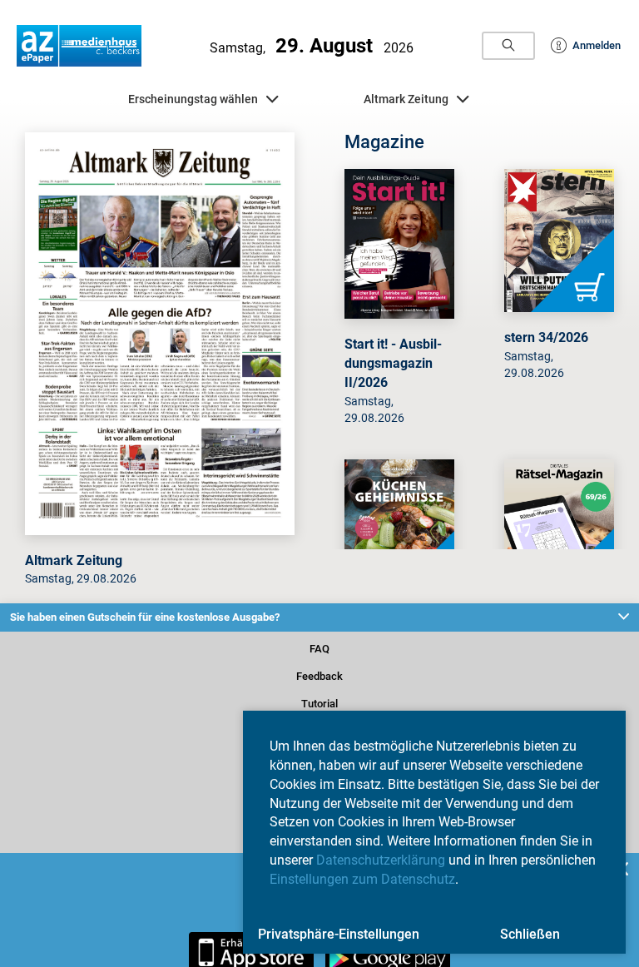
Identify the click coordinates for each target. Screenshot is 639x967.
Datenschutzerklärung (380, 860)
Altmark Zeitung (426, 103)
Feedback (319, 687)
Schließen (530, 934)
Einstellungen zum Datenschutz (362, 879)
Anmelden (588, 45)
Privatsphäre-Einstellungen (338, 934)
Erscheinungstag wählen (192, 103)
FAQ (319, 659)
